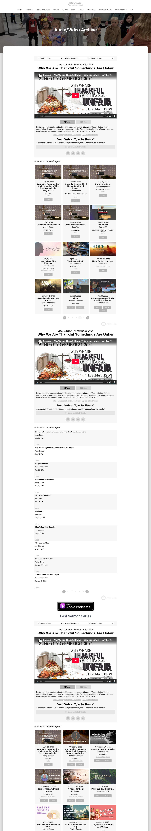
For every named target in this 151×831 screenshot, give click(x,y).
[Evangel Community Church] (75, 4)
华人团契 (56, 9)
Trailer (98, 307)
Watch (68, 122)
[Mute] (110, 116)
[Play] (37, 116)
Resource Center (121, 9)
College (65, 9)
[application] (75, 95)
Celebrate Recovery (43, 9)
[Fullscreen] (114, 116)
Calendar (29, 9)
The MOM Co (91, 9)
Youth (73, 9)
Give (132, 9)
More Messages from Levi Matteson (67, 135)
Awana (81, 9)
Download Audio (91, 135)
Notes (48, 196)
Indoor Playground (105, 9)
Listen (84, 122)
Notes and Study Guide (77, 147)
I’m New (19, 9)
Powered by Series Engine (109, 324)
